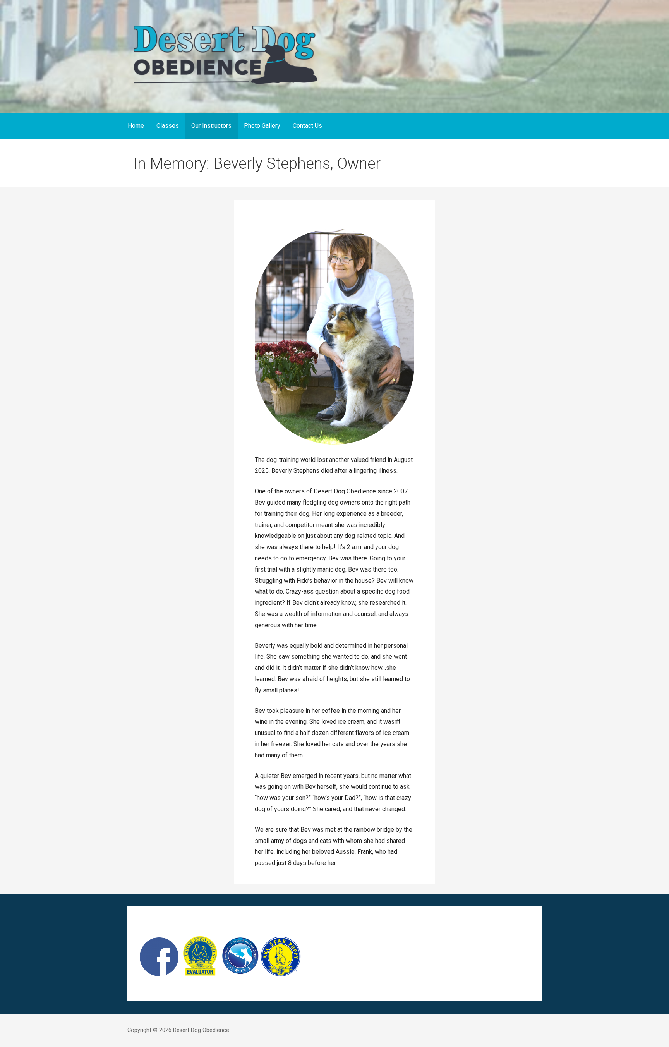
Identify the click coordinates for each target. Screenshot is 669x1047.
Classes (167, 125)
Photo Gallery (262, 125)
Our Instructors (211, 125)
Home (136, 125)
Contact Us (307, 125)
